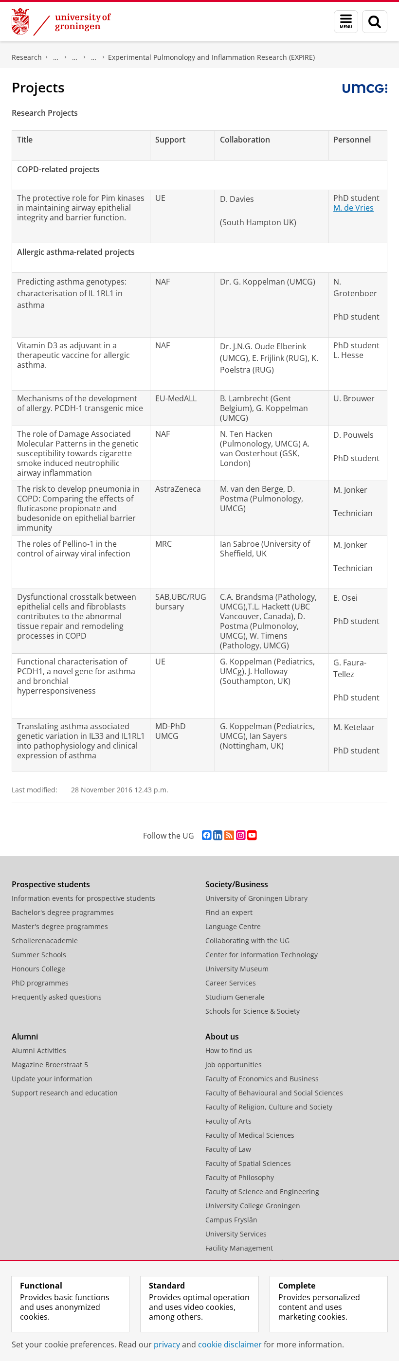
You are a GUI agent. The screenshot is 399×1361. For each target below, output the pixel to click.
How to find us (228, 1050)
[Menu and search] (346, 22)
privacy (167, 1344)
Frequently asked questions (57, 997)
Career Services (230, 982)
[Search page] (374, 22)
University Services (236, 1233)
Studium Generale (235, 997)
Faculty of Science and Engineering (262, 1191)
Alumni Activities (39, 1050)
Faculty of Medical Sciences (249, 1135)
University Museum (237, 968)
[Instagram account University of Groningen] (240, 835)
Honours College (38, 968)
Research (27, 57)
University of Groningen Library (256, 898)
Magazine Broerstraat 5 (50, 1064)
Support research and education (65, 1092)
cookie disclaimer (230, 1344)
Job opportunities (233, 1064)
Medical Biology (75, 57)
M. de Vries (353, 208)
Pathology (56, 57)
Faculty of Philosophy (239, 1177)
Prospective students (51, 884)
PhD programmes (40, 982)
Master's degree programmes (60, 926)
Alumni (25, 1036)
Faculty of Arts (228, 1121)
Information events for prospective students (83, 898)
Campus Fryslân (231, 1219)
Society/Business (236, 884)
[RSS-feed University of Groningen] (229, 835)
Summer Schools (39, 954)
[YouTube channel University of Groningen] (251, 835)
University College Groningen (252, 1205)
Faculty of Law (228, 1149)
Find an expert (229, 912)
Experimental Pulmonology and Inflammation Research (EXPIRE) (211, 57)
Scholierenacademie (45, 940)
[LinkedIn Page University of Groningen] (217, 835)
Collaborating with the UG (247, 940)
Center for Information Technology (261, 954)
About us (222, 1036)
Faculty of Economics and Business (262, 1078)
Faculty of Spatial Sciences (248, 1163)
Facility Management (239, 1248)
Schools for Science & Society (252, 1011)
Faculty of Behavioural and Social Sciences (274, 1092)
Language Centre (233, 926)
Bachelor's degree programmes (63, 912)
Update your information (52, 1078)
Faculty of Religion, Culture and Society (268, 1106)
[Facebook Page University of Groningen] (206, 835)
